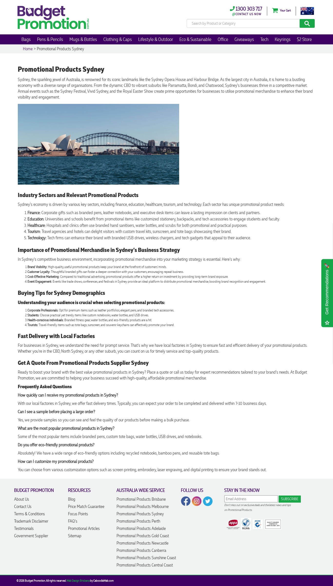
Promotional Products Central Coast (145, 565)
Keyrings (283, 39)
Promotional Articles (84, 528)
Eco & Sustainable (195, 39)
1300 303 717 (248, 8)
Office (223, 39)
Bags (26, 39)
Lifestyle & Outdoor (155, 39)
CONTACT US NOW (248, 14)
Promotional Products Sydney (140, 513)
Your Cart (285, 10)
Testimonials (24, 528)
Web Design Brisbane (78, 580)
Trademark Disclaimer (31, 521)
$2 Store (304, 39)
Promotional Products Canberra (141, 550)
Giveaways (244, 39)
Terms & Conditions (29, 513)
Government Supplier (31, 535)
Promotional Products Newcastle (142, 543)
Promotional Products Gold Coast (143, 535)
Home (28, 48)
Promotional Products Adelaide (141, 528)
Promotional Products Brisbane (141, 499)
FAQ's (72, 521)
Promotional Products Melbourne (143, 506)
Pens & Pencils (50, 39)
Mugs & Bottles (83, 39)
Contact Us (22, 506)
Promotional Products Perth (138, 521)
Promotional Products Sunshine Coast (146, 557)
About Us (21, 499)
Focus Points (78, 513)
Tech (264, 39)
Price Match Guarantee (86, 506)
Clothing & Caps (117, 39)
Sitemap (74, 535)
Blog (71, 499)
